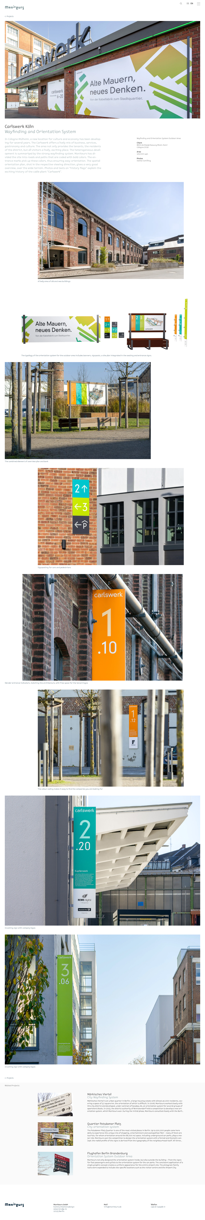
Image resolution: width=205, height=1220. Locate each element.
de (188, 3)
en (192, 3)
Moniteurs (14, 8)
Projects (9, 16)
